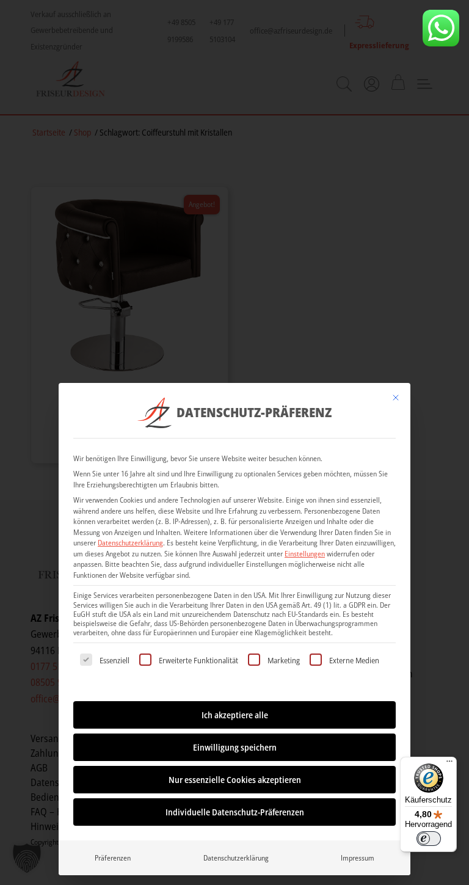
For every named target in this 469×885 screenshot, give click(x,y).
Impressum (357, 858)
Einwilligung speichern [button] (235, 747)
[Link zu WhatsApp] (441, 28)
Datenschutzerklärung (130, 542)
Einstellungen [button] (305, 553)
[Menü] (449, 764)
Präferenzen (113, 858)
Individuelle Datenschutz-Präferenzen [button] (234, 812)
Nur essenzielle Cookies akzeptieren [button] (235, 779)
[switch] (428, 838)
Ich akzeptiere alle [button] (235, 715)
